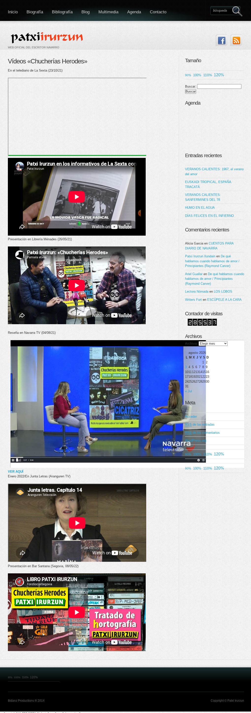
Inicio (13, 12)
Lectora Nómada (196, 291)
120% (219, 75)
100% (197, 75)
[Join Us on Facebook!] (221, 40)
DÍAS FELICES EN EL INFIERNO (209, 216)
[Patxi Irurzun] (47, 37)
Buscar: (190, 86)
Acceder (191, 416)
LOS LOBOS (223, 291)
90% (188, 75)
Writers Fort (193, 299)
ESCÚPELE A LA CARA (224, 299)
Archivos (191, 343)
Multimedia (108, 12)
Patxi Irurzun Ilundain (200, 256)
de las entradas (200, 424)
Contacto (158, 12)
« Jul (188, 391)
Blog (85, 12)
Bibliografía (62, 12)
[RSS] (236, 40)
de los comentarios (202, 432)
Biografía (35, 12)
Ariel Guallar (194, 274)
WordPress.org (195, 440)
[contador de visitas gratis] (202, 325)
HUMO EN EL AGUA (200, 207)
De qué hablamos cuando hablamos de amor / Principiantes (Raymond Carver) (212, 261)
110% (207, 75)
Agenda (134, 12)
